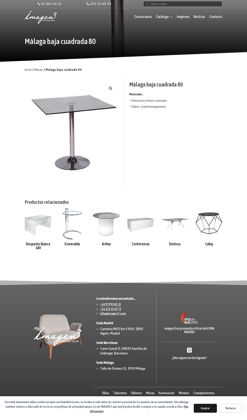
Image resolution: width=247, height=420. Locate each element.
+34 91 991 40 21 (110, 304)
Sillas (105, 392)
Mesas (39, 69)
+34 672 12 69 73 (110, 309)
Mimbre (184, 392)
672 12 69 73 (100, 4)
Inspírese (183, 17)
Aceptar (205, 408)
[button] (110, 88)
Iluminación (166, 392)
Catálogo (162, 17)
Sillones (136, 392)
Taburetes (120, 392)
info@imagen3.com (113, 313)
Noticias (199, 17)
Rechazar (231, 408)
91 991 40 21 (51, 4)
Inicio (28, 69)
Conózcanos (143, 17)
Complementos (203, 392)
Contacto (215, 17)
